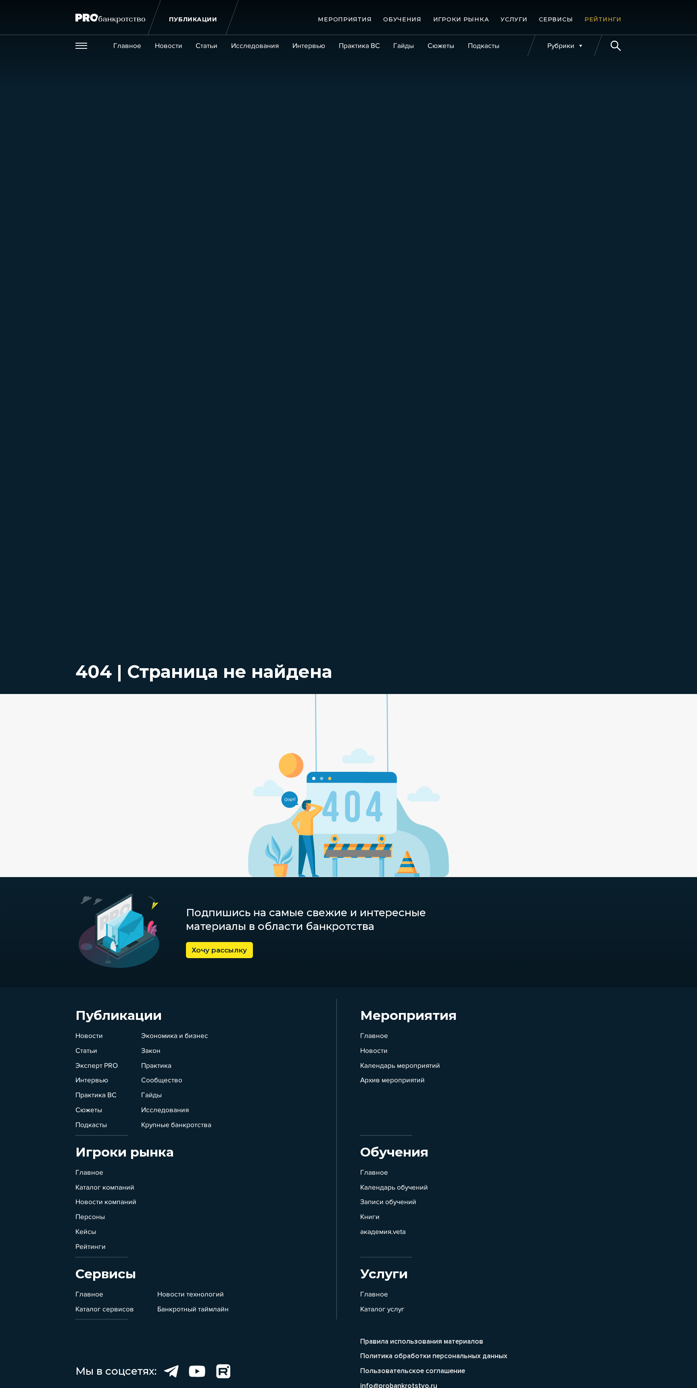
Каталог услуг (382, 1309)
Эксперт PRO (96, 1065)
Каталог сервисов (104, 1309)
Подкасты (91, 1125)
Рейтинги (90, 1246)
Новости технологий (190, 1294)
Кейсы (85, 1232)
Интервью (91, 1080)
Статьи (86, 1050)
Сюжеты (88, 1110)
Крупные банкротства (176, 1125)
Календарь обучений (394, 1187)
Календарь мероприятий (400, 1065)
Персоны (90, 1217)
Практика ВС (96, 1095)
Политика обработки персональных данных (433, 1356)
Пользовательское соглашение (412, 1371)
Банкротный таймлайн (193, 1309)
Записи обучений (388, 1202)
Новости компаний (105, 1202)
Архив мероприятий (392, 1080)
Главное (374, 1036)
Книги (370, 1217)
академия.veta (383, 1232)
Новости (89, 1036)
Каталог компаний (104, 1187)
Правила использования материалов (421, 1341)
